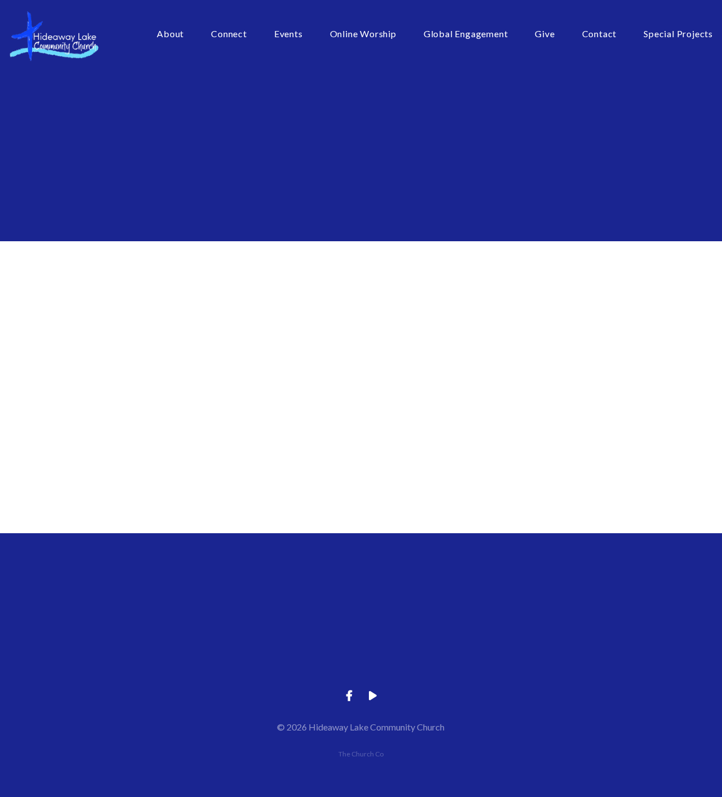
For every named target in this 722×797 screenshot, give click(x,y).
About (170, 34)
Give (544, 34)
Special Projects (678, 34)
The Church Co (361, 754)
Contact (599, 34)
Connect (229, 34)
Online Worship (363, 34)
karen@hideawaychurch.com (118, 658)
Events (288, 34)
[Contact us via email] (119, 595)
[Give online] (603, 595)
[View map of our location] (441, 595)
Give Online (602, 658)
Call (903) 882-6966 (280, 658)
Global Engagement (466, 34)
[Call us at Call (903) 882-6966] (280, 595)
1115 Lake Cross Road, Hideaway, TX (441, 658)
